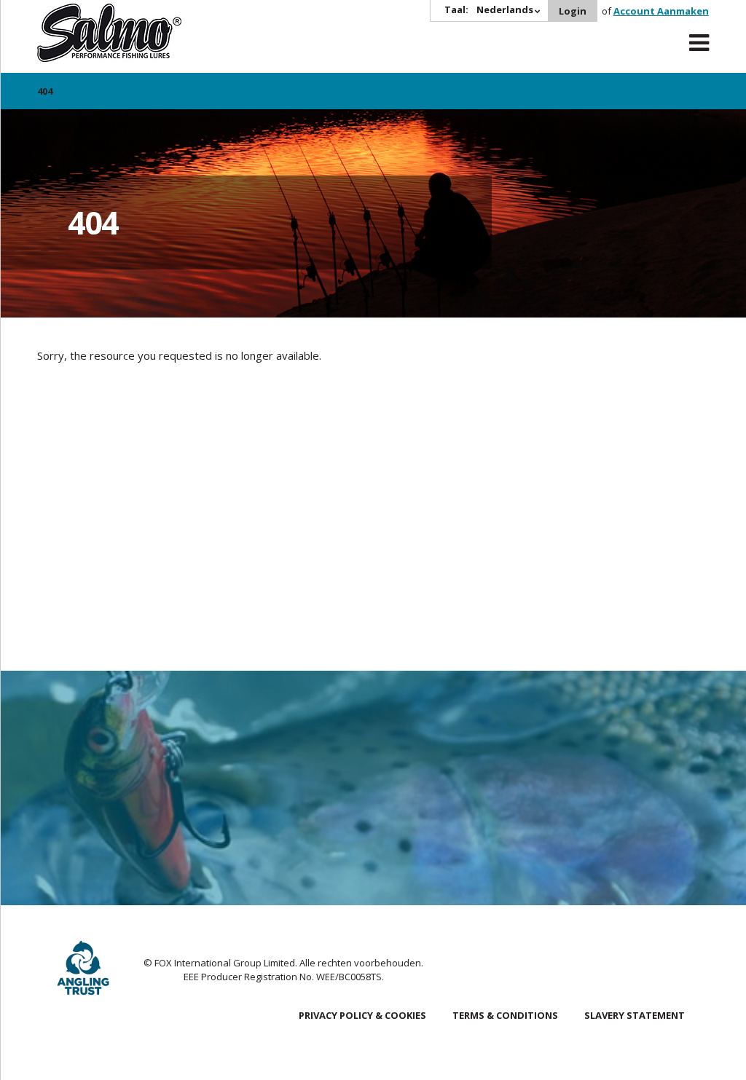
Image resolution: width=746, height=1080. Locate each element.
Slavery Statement (634, 1015)
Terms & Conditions (505, 1015)
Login (572, 10)
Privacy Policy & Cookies (362, 1015)
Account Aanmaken (661, 10)
